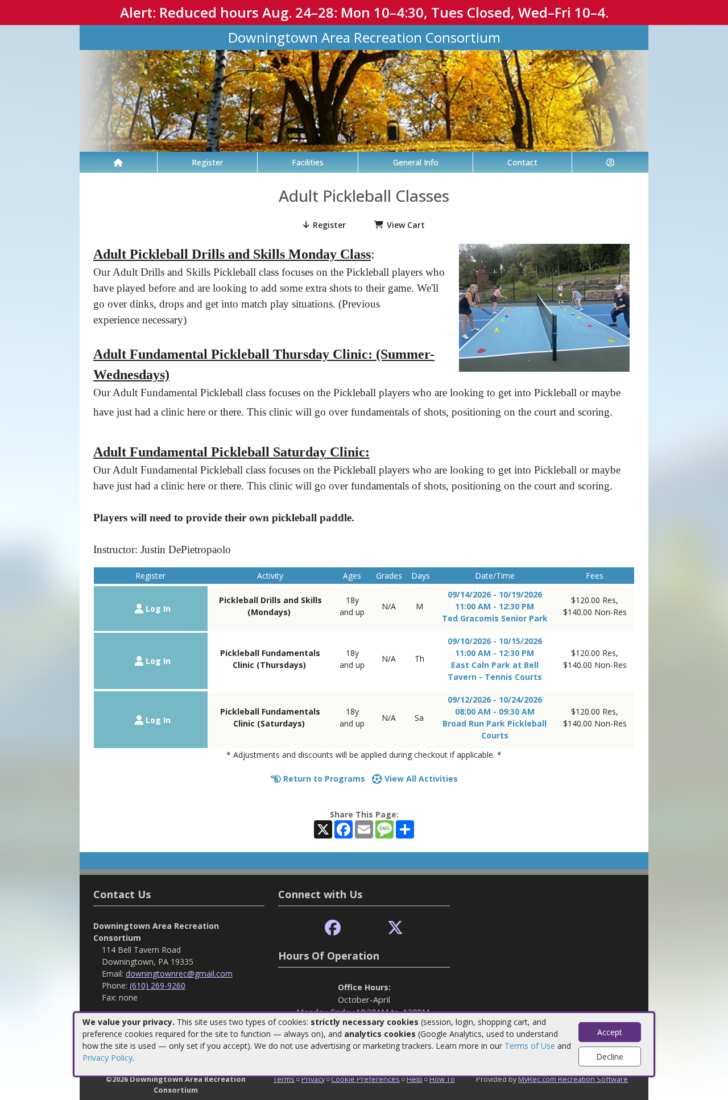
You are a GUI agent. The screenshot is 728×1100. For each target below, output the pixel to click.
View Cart (406, 224)
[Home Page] (118, 162)
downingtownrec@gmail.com (179, 973)
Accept (609, 1032)
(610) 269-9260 (157, 985)
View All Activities (420, 778)
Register (207, 162)
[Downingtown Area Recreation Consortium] (364, 99)
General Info (416, 162)
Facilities (308, 162)
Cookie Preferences (365, 1079)
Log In (157, 608)
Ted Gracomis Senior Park (495, 618)
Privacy (313, 1079)
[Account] (610, 162)
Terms (284, 1079)
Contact (522, 162)
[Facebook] (333, 928)
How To (442, 1079)
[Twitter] (395, 928)
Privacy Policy (107, 1057)
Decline (609, 1056)
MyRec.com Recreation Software (573, 1079)
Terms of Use (529, 1045)
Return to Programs (323, 778)
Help (415, 1079)
